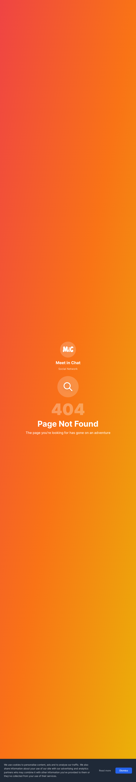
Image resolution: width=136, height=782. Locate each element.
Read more (105, 770)
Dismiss (123, 770)
